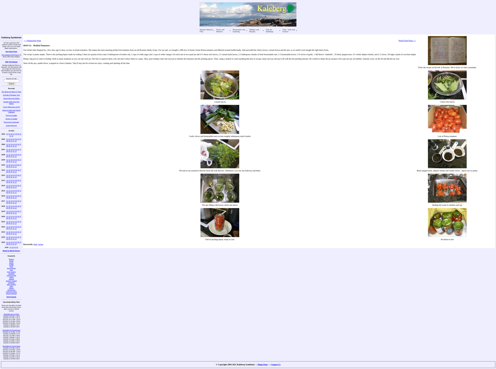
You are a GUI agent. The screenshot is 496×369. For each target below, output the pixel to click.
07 (14, 134)
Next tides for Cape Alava (11, 346)
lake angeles (11, 285)
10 (20, 134)
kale (11, 270)
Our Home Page (11, 52)
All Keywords (11, 297)
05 (9, 134)
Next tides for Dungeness (11, 330)
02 (9, 139)
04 (7, 134)
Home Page (263, 364)
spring (11, 263)
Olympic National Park (206, 31)
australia (11, 274)
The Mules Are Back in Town (11, 92)
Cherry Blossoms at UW (11, 107)
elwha (11, 277)
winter (11, 261)
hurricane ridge (11, 292)
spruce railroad (11, 294)
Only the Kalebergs (269, 31)
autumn (11, 279)
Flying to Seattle (11, 115)
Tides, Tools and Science (288, 31)
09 (18, 134)
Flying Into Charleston (11, 122)
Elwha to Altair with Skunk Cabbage (11, 111)
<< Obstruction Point (32, 41)
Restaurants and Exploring (239, 31)
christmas (11, 283)
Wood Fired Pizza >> (407, 41)
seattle (11, 265)
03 (12, 139)
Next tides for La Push (11, 314)
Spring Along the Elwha (11, 98)
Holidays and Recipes (254, 31)
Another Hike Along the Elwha (11, 103)
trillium (11, 288)
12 (12, 136)
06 (12, 134)
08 (16, 134)
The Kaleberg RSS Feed (10, 55)
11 (10, 136)
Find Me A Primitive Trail (11, 95)
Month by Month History (11, 251)
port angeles (11, 268)
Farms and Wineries (220, 31)
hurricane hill (11, 275)
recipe (40, 244)
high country (11, 272)
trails (11, 286)
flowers (11, 259)
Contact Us (276, 364)
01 (7, 139)
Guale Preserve (11, 126)
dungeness (11, 290)
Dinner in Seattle (11, 119)
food (11, 266)
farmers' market (11, 281)
